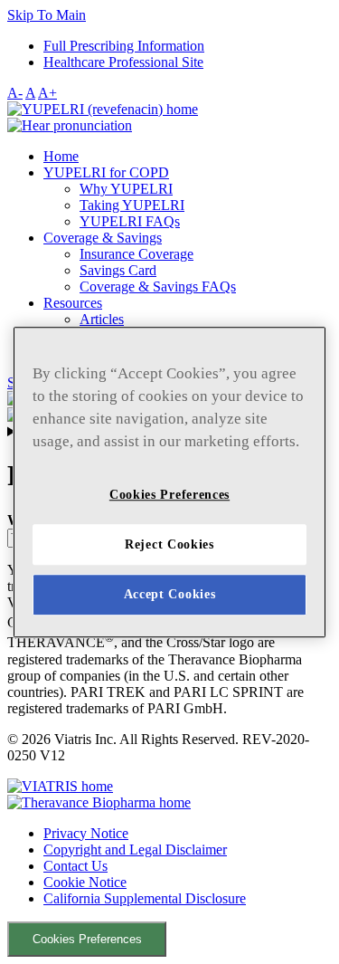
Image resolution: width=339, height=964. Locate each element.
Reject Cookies (169, 544)
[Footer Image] (99, 802)
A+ (47, 92)
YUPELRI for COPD (106, 172)
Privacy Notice (85, 833)
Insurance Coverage (136, 254)
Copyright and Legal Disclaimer (135, 849)
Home (61, 156)
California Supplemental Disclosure (144, 898)
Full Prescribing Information (123, 45)
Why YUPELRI (126, 188)
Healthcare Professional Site (123, 62)
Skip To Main (46, 15)
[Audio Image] (69, 125)
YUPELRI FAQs (130, 221)
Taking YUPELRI (132, 205)
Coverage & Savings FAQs (158, 286)
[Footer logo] (60, 786)
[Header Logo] (102, 109)
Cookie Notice (85, 882)
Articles (102, 319)
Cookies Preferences (87, 939)
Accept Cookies (170, 595)
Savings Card (118, 270)
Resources (72, 302)
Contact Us (75, 865)
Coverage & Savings (102, 237)
